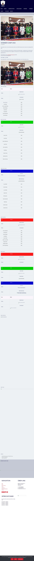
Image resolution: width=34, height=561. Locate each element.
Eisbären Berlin (4, 485)
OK (12, 559)
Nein (15, 559)
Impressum (3, 487)
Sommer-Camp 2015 (4, 457)
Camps (2, 11)
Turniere (31, 8)
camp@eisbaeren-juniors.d (10, 54)
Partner (25, 8)
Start (2, 483)
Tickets (11, 11)
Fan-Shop (7, 11)
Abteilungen (19, 8)
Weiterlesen (20, 559)
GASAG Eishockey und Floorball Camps (7, 456)
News (2, 8)
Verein (5, 8)
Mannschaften (11, 8)
